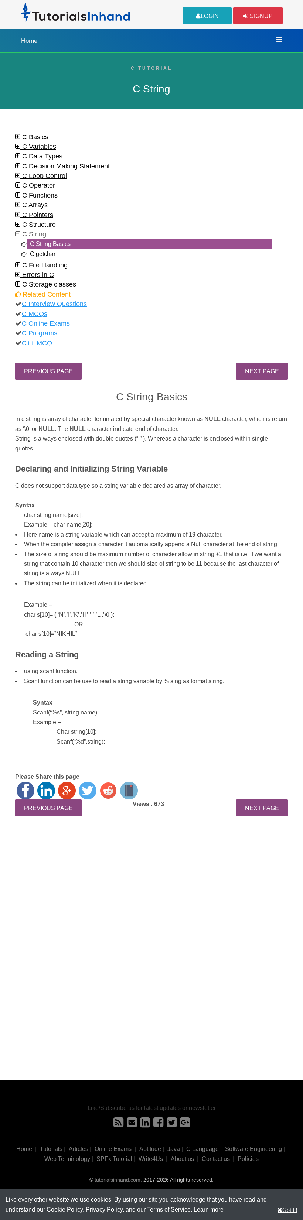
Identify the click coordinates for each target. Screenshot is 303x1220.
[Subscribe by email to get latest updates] (132, 1124)
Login (210, 16)
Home (29, 40)
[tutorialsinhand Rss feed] (118, 1124)
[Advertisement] (151, 889)
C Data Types (41, 156)
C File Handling (44, 265)
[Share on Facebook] (25, 790)
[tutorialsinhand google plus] (185, 1124)
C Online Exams (46, 323)
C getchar (42, 254)
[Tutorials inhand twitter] (172, 1124)
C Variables (38, 146)
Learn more (209, 1209)
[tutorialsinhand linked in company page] (145, 1124)
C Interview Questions (54, 304)
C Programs (39, 333)
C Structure (38, 224)
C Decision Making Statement (65, 166)
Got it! (289, 1210)
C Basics (34, 137)
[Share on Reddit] (108, 790)
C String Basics (50, 244)
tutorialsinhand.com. (118, 1180)
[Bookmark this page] (129, 790)
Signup (260, 16)
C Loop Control (43, 175)
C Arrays (34, 205)
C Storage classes (48, 284)
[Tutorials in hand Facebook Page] (158, 1124)
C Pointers (36, 215)
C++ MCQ (37, 343)
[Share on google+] (67, 790)
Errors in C (37, 274)
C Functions (39, 195)
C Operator (37, 185)
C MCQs (34, 314)
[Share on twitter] (87, 790)
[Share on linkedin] (46, 790)
